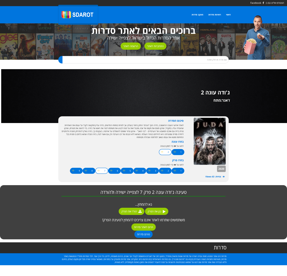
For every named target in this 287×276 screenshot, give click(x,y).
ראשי (228, 14)
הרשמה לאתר (130, 46)
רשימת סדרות (214, 14)
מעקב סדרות (197, 14)
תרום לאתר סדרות (143, 227)
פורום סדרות (143, 234)
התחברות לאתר (155, 46)
